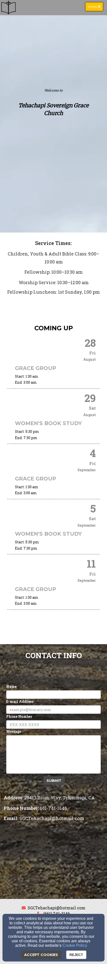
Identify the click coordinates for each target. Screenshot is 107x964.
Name (11, 686)
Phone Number (19, 716)
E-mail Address (19, 701)
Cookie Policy (74, 945)
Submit (54, 780)
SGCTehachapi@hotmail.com (56, 907)
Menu (95, 6)
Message (13, 731)
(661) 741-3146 (56, 913)
